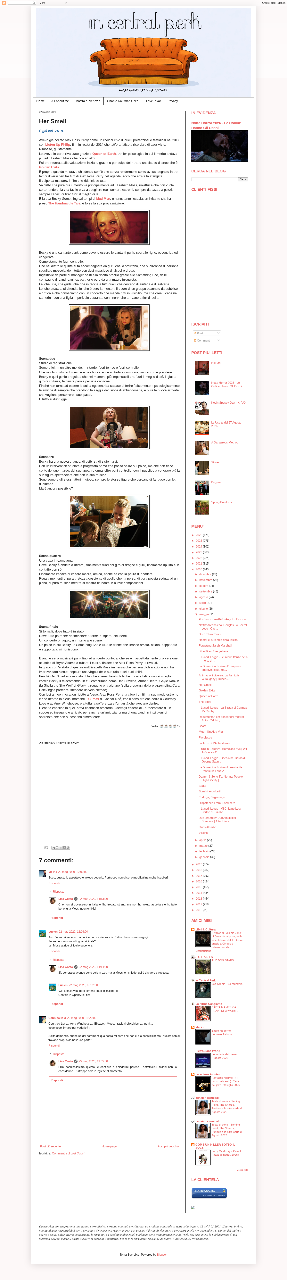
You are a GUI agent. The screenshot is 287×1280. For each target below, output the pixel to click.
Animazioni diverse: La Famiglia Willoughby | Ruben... (219, 677)
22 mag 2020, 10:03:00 (72, 871)
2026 (199, 535)
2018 (199, 869)
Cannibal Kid (57, 1018)
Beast (202, 726)
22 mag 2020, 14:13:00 (93, 898)
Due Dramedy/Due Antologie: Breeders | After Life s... (217, 819)
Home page (109, 1146)
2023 (199, 552)
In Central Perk (205, 980)
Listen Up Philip (57, 144)
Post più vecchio (168, 1146)
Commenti (203, 340)
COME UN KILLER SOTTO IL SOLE (215, 1146)
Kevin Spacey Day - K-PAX (228, 402)
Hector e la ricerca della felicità (218, 639)
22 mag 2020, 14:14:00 (93, 967)
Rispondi (54, 883)
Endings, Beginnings (212, 797)
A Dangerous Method (224, 442)
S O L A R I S (204, 957)
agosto (204, 597)
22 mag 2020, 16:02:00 (83, 985)
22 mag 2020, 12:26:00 (73, 931)
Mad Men (103, 198)
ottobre (204, 585)
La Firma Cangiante (208, 1003)
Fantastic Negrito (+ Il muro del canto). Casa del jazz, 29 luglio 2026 (226, 1081)
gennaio (204, 857)
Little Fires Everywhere (213, 651)
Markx (199, 1027)
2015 (199, 887)
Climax (93, 699)
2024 (199, 546)
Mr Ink (52, 871)
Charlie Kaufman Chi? (122, 101)
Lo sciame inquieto (208, 1074)
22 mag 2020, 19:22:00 (81, 1018)
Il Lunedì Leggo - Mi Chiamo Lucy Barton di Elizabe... (220, 810)
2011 (199, 910)
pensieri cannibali (207, 1097)
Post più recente (50, 1146)
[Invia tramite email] (53, 848)
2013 (199, 898)
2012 (199, 904)
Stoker (215, 462)
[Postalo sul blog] (57, 848)
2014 (199, 892)
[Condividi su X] (61, 848)
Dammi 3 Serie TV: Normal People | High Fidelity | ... (221, 778)
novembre (206, 580)
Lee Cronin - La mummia (227, 983)
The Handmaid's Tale (64, 203)
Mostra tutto (242, 1170)
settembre (206, 591)
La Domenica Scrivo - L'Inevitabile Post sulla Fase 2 (220, 769)
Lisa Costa (65, 898)
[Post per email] (46, 847)
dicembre (205, 574)
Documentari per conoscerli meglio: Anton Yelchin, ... (221, 718)
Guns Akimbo (207, 827)
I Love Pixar (152, 101)
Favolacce (205, 737)
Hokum (216, 362)
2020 (199, 569)
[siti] (209, 1197)
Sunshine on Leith (210, 791)
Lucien (53, 931)
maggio (204, 614)
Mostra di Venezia (88, 101)
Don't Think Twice (210, 634)
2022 (199, 557)
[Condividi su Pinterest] (68, 848)
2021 (199, 563)
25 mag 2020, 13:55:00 (93, 1061)
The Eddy (205, 701)
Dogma (216, 482)
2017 (199, 875)
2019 (199, 864)
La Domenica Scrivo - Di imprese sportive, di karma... (220, 668)
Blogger (162, 1254)
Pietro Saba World (207, 1051)
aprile (203, 840)
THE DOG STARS (223, 960)
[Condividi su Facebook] (64, 848)
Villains (203, 832)
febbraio (204, 851)
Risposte (58, 891)
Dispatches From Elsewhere (217, 803)
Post (199, 333)
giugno (204, 608)
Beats (202, 785)
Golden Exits (49, 167)
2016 (199, 881)
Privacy (173, 101)
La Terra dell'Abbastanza (214, 743)
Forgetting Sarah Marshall (215, 645)
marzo (203, 845)
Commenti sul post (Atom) (69, 1153)
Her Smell (205, 684)
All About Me (60, 101)
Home (40, 101)
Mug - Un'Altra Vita (211, 731)
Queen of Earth (104, 153)
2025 (199, 540)
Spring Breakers (221, 502)
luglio (203, 602)
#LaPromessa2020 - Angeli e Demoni (222, 619)
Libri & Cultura (205, 929)
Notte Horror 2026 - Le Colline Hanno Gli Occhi (226, 384)
